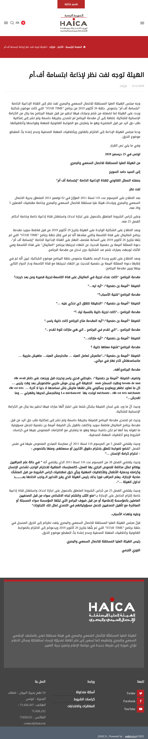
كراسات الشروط (84, 699)
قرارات (123, 86)
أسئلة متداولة (85, 692)
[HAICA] (74, 23)
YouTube (129, 709)
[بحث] (12, 23)
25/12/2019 (138, 86)
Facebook (129, 701)
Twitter (131, 693)
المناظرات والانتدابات (81, 706)
